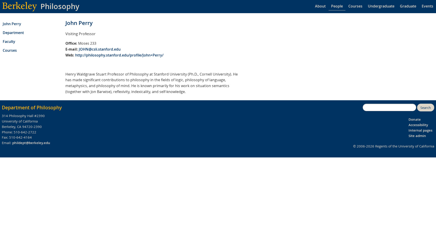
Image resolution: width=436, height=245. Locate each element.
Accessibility (418, 125)
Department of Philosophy (32, 107)
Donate (415, 119)
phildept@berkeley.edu (31, 143)
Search (425, 107)
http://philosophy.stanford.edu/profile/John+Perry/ (119, 55)
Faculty (9, 41)
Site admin (417, 136)
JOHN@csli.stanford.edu (100, 49)
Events (427, 6)
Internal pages (420, 130)
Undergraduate (381, 6)
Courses (355, 6)
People (337, 6)
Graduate (408, 6)
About (320, 6)
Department (13, 32)
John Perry (12, 23)
